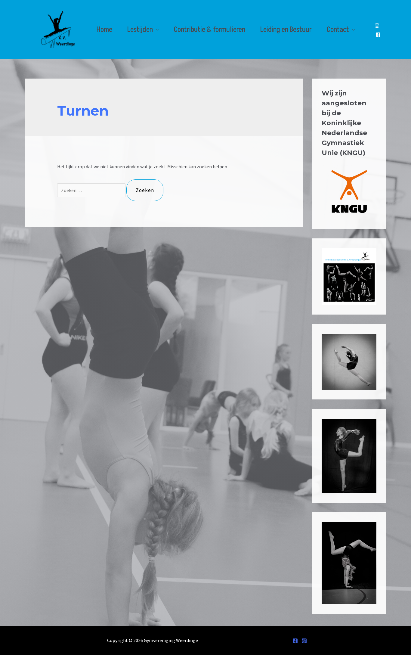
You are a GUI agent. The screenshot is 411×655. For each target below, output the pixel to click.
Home (104, 29)
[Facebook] (378, 34)
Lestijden (140, 29)
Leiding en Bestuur (286, 29)
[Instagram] (377, 25)
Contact (338, 29)
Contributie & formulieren (209, 29)
